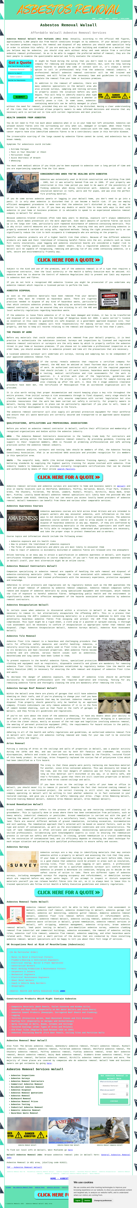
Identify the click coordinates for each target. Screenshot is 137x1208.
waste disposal (122, 415)
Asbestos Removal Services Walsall (35, 1069)
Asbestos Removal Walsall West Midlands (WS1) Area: (38, 39)
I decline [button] (87, 1200)
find (15, 1046)
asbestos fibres (74, 136)
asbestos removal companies (71, 588)
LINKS (100, 19)
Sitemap (8, 1187)
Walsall (121, 486)
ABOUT (107, 19)
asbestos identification (115, 919)
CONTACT (115, 19)
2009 (62, 991)
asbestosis (117, 129)
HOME (94, 19)
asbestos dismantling (78, 910)
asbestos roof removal (50, 910)
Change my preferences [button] (103, 1200)
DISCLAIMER (125, 19)
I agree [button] (77, 1200)
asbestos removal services (97, 1058)
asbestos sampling (87, 933)
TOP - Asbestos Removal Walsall (24, 1167)
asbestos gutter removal (83, 913)
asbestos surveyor (30, 354)
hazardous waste (60, 299)
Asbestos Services (53, 1187)
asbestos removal (72, 73)
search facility (66, 469)
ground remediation (73, 821)
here (49, 1063)
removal (126, 210)
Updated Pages (40, 1187)
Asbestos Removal (68, 1187)
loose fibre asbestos (42, 315)
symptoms (36, 169)
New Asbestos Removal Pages (23, 1187)
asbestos (86, 45)
